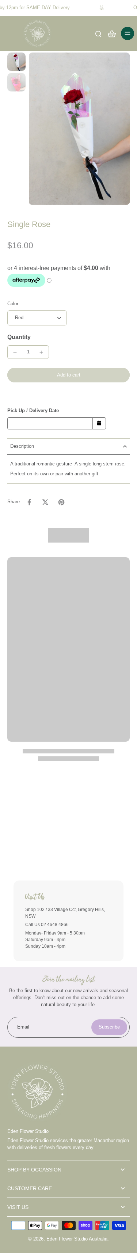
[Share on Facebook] (29, 502)
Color (12, 303)
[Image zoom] (79, 129)
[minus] (15, 352)
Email (23, 1027)
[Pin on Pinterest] (61, 502)
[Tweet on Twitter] (45, 502)
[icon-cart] (111, 33)
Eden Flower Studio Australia (76, 1239)
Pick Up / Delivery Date (33, 410)
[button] (68, 375)
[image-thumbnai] (16, 62)
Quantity (19, 337)
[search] (98, 33)
